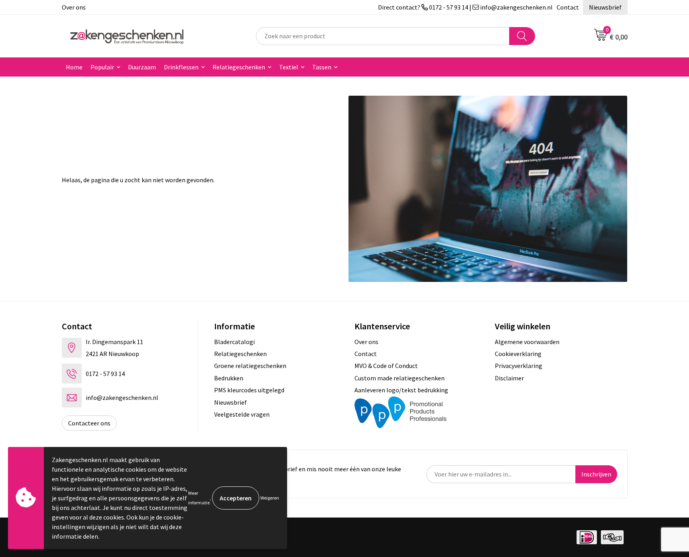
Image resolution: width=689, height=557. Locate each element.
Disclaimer (509, 378)
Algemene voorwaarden (527, 342)
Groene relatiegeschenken (250, 366)
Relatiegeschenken (239, 67)
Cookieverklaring (518, 354)
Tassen (321, 67)
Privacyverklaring (518, 366)
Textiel (288, 67)
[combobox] (383, 36)
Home (74, 67)
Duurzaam (142, 67)
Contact (568, 7)
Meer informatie (199, 498)
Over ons (74, 7)
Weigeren (269, 498)
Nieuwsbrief (605, 7)
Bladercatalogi (234, 342)
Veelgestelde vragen (242, 414)
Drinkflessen (181, 67)
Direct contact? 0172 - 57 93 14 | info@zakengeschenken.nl (465, 7)
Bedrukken (228, 378)
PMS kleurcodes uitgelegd (249, 390)
